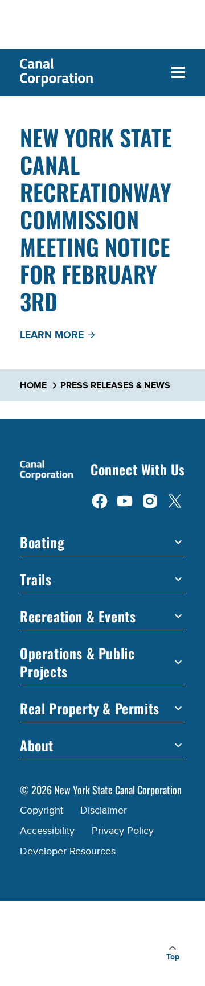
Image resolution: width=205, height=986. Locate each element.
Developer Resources (68, 851)
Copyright (41, 810)
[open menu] (178, 72)
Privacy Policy (123, 831)
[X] (175, 500)
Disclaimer (103, 810)
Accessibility (47, 831)
